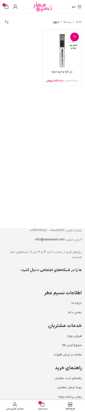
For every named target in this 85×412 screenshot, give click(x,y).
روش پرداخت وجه (70, 397)
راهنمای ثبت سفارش (68, 378)
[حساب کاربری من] (15, 6)
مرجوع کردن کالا (72, 345)
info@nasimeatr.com (50, 240)
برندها (67, 22)
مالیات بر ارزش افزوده (68, 355)
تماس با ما (75, 312)
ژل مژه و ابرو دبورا (62, 71)
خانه (78, 22)
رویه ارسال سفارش (69, 387)
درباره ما (76, 303)
